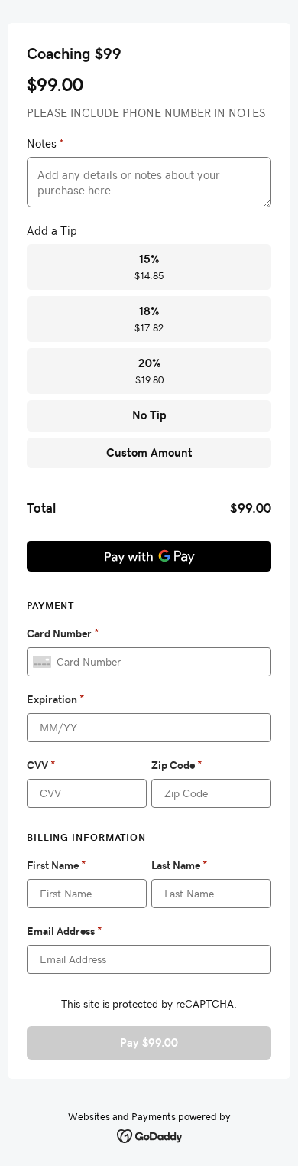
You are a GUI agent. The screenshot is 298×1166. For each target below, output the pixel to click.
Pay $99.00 (149, 1042)
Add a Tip (52, 230)
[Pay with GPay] (149, 556)
